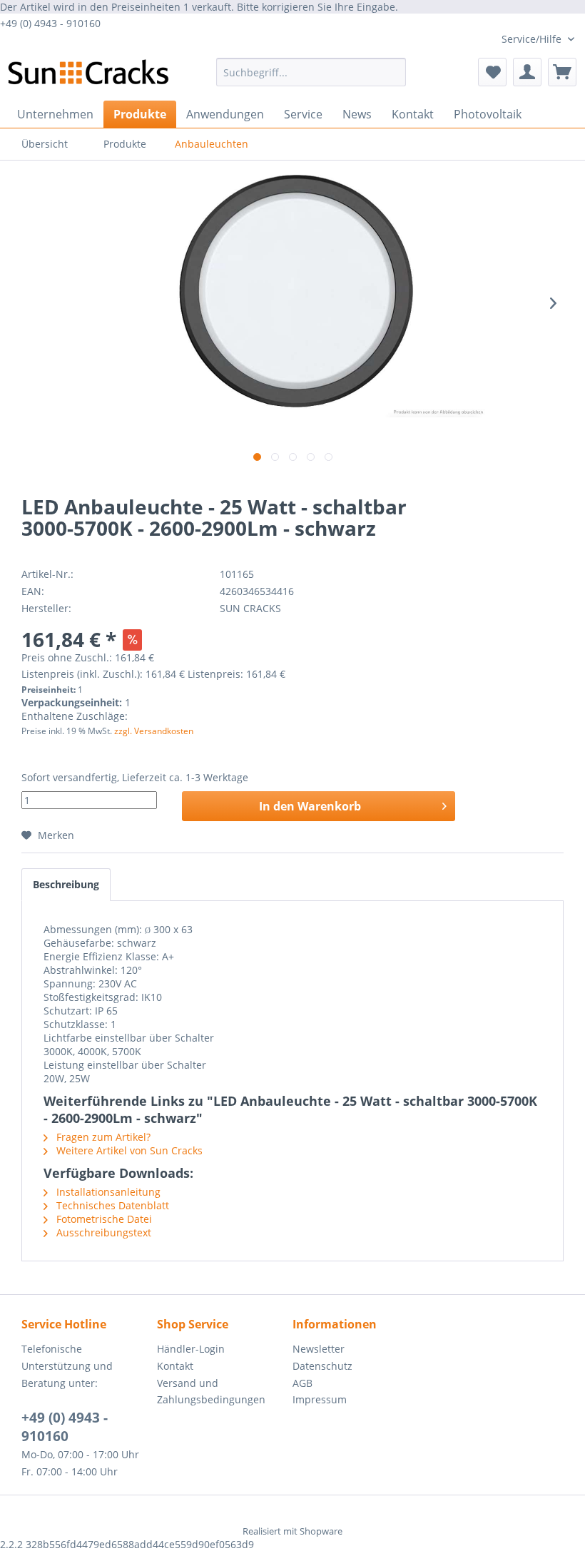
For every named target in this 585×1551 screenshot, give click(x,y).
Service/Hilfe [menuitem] (533, 39)
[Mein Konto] (527, 72)
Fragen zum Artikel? (102, 1137)
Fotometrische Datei (103, 1219)
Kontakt (175, 1366)
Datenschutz (322, 1366)
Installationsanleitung (107, 1192)
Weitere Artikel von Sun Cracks (128, 1150)
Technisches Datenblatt (111, 1205)
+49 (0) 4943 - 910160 (64, 1426)
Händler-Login (191, 1349)
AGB (302, 1383)
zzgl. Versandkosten (153, 731)
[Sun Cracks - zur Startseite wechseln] (88, 75)
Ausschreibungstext (102, 1232)
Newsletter (318, 1349)
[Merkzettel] (492, 72)
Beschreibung (66, 884)
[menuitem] (311, 72)
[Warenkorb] (562, 72)
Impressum (319, 1399)
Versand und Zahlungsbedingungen (211, 1391)
